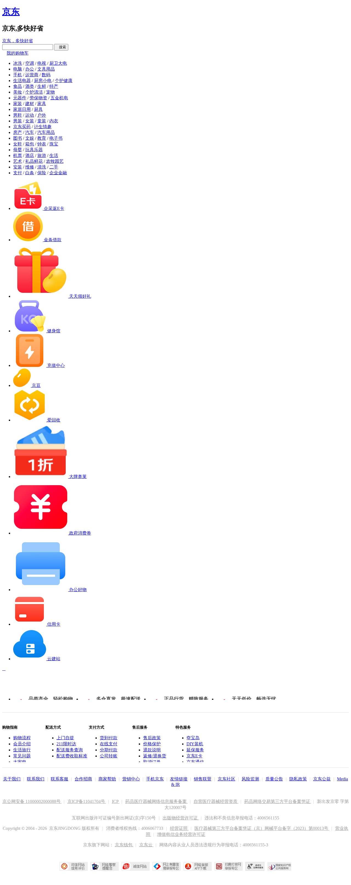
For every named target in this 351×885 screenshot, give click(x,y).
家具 (41, 103)
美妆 (17, 92)
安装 (17, 167)
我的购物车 (18, 53)
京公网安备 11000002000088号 (32, 801)
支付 (17, 172)
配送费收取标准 (71, 756)
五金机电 (59, 97)
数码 (46, 74)
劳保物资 (38, 97)
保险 (41, 172)
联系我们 (35, 779)
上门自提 (65, 737)
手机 (17, 74)
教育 (41, 138)
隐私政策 (298, 779)
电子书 (56, 138)
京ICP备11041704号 (86, 801)
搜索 (61, 47)
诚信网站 (135, 866)
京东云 (146, 844)
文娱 (29, 138)
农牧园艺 (55, 161)
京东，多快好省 (17, 40)
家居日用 (22, 109)
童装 (41, 121)
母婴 (17, 149)
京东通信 (195, 762)
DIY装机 (194, 743)
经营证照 (179, 828)
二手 (53, 167)
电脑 (17, 69)
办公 (29, 69)
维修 (29, 167)
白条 (29, 172)
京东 (11, 11)
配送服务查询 (69, 750)
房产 (17, 132)
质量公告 (274, 779)
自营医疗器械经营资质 (216, 801)
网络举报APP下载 (197, 866)
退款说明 (152, 750)
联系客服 (59, 779)
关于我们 (12, 779)
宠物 (50, 92)
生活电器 (22, 80)
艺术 (17, 161)
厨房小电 (43, 80)
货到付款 (108, 737)
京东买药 (22, 126)
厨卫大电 (58, 63)
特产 (53, 86)
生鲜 (41, 86)
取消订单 (152, 762)
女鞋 (17, 144)
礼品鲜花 (34, 161)
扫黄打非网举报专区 (228, 866)
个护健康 (63, 80)
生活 (53, 155)
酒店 (29, 155)
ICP (116, 801)
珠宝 (53, 144)
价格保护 (152, 743)
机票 (17, 155)
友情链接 (179, 779)
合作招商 (83, 779)
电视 (41, 63)
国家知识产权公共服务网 (279, 866)
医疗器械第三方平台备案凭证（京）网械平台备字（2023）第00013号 (261, 828)
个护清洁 (34, 92)
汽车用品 (46, 132)
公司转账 (108, 756)
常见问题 (22, 756)
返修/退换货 (154, 756)
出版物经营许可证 (181, 818)
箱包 (29, 144)
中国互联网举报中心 (166, 866)
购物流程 (22, 737)
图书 (17, 138)
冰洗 (17, 63)
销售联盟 (202, 779)
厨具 (38, 109)
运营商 (31, 74)
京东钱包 (124, 844)
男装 (17, 121)
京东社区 (226, 779)
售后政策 (152, 737)
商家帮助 (107, 779)
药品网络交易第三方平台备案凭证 (277, 801)
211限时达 (66, 743)
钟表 (41, 144)
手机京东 (155, 779)
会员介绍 (22, 743)
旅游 (41, 155)
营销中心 (131, 779)
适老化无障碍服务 (255, 866)
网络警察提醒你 (104, 866)
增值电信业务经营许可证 (181, 834)
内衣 (53, 121)
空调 (29, 63)
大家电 (19, 762)
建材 (29, 103)
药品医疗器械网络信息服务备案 (156, 801)
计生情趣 (43, 126)
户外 (41, 115)
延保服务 (195, 750)
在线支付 (108, 743)
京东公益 (322, 779)
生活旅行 (22, 750)
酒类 (29, 86)
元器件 (19, 97)
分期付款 (108, 750)
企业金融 (58, 172)
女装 (29, 121)
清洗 (41, 167)
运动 (29, 115)
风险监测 (250, 779)
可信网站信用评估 (74, 866)
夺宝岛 (193, 737)
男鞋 (17, 115)
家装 (17, 103)
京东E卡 (194, 756)
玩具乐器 (34, 149)
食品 (17, 86)
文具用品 (46, 69)
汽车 (29, 132)
